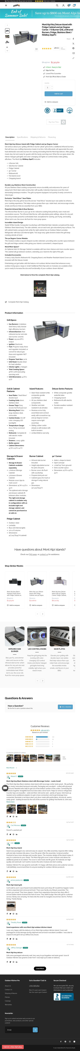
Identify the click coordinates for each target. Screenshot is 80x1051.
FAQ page (33, 554)
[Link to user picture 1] (11, 809)
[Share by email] (73, 53)
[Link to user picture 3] (32, 809)
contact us (44, 554)
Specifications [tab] (22, 137)
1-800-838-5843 (34, 985)
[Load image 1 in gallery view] (7, 30)
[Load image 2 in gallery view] (7, 36)
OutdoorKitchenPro (61, 1047)
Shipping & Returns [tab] (38, 137)
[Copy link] (73, 58)
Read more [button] (10, 802)
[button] (6, 5)
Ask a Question (66, 707)
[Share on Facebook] (73, 39)
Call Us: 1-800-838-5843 (13, 1047)
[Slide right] (7, 51)
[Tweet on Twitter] (73, 43)
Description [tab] (9, 137)
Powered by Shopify (70, 1047)
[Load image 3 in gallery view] (7, 42)
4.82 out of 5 (45, 730)
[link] (18, 1)
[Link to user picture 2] (21, 809)
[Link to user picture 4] (42, 809)
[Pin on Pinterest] (73, 48)
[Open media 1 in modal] (25, 38)
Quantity (47, 83)
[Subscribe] (35, 1029)
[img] (11, 773)
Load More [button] (40, 968)
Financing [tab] (52, 137)
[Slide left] (7, 25)
